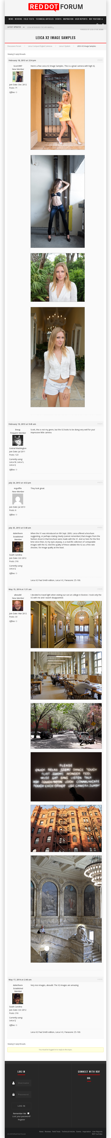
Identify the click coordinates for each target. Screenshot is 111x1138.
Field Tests (29, 18)
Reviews (18, 18)
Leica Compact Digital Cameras (40, 46)
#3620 (99, 424)
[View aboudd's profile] (17, 610)
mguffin (18, 488)
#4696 (99, 589)
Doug (17, 429)
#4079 (99, 482)
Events (58, 18)
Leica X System (64, 46)
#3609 (99, 60)
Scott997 (18, 66)
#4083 (99, 527)
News (11, 18)
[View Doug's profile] (17, 445)
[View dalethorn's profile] (17, 552)
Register (21, 1119)
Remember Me (19, 1113)
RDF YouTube (95, 18)
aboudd (17, 595)
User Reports (81, 18)
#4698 (99, 979)
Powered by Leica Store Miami (92, 29)
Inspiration (68, 18)
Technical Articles (45, 18)
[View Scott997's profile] (17, 81)
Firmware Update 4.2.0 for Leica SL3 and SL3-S (44, 27)
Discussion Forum (14, 46)
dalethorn (18, 533)
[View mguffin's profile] (17, 504)
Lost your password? (21, 1116)
